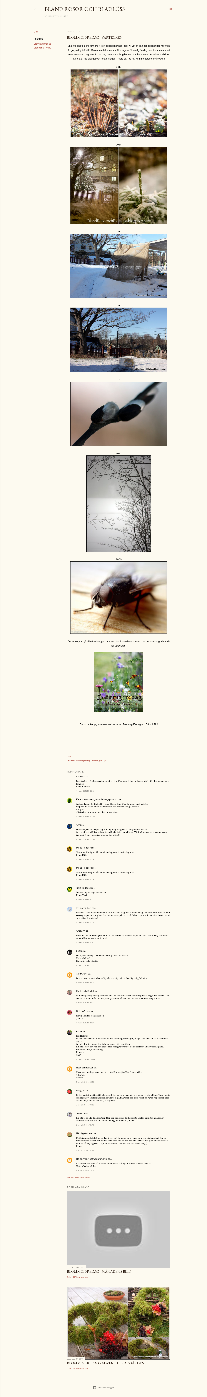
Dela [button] (36, 31)
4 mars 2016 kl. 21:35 (85, 965)
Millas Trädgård (84, 847)
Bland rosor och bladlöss (85, 9)
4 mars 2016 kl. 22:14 (85, 982)
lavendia (80, 1113)
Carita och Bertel (85, 991)
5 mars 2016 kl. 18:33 (85, 1150)
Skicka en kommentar (78, 1177)
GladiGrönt (81, 973)
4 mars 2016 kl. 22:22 (85, 1003)
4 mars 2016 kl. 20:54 (85, 839)
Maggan (80, 1090)
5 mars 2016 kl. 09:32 (85, 1082)
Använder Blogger (106, 1387)
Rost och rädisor (84, 1067)
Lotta (79, 951)
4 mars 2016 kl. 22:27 (85, 1023)
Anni (78, 825)
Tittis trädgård (83, 888)
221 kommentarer (81, 1277)
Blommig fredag (42, 43)
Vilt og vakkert (83, 908)
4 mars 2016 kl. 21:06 (85, 859)
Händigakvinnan (84, 1133)
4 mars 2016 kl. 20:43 (85, 816)
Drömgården (83, 1011)
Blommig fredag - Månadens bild (99, 1271)
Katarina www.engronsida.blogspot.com (97, 799)
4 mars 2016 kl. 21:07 (85, 899)
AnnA (79, 1031)
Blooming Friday (42, 47)
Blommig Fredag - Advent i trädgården (106, 1363)
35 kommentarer (80, 1369)
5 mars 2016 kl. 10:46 (85, 1125)
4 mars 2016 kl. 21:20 (85, 942)
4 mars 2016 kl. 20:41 (85, 791)
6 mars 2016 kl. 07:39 (85, 1170)
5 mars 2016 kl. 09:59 (85, 1105)
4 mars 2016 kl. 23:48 (85, 1059)
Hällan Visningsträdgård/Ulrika (91, 1159)
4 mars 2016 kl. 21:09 (85, 922)
